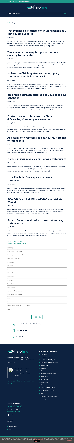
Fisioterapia (10, 248)
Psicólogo (10, 309)
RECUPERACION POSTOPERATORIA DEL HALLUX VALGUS (34, 200)
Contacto (11, 429)
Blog (10, 424)
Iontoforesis (11, 276)
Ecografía (10, 266)
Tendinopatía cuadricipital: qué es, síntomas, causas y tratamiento (33, 53)
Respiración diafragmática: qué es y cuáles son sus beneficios (36, 96)
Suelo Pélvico (11, 284)
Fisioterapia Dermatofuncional (16, 255)
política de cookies (38, 439)
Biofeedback (11, 287)
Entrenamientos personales (15, 302)
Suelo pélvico (44, 382)
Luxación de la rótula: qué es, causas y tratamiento (29, 179)
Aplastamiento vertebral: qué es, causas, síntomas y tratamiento (36, 139)
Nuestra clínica (13, 426)
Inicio (8, 23)
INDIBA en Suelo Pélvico (14, 294)
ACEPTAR (37, 441)
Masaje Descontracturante (15, 273)
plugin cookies (70, 440)
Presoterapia (11, 280)
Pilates (9, 298)
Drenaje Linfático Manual (14, 291)
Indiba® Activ (11, 262)
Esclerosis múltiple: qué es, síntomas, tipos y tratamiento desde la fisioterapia (33, 75)
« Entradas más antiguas (14, 241)
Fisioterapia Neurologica (14, 251)
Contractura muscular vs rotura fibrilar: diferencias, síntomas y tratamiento (30, 118)
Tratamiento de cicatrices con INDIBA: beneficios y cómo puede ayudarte (36, 32)
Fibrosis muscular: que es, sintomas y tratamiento (36, 159)
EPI (8, 269)
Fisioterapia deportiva (13, 258)
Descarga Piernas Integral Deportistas (18, 305)
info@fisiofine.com (13, 411)
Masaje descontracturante (48, 374)
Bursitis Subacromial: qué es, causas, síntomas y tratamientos (35, 222)
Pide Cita (37, 317)
